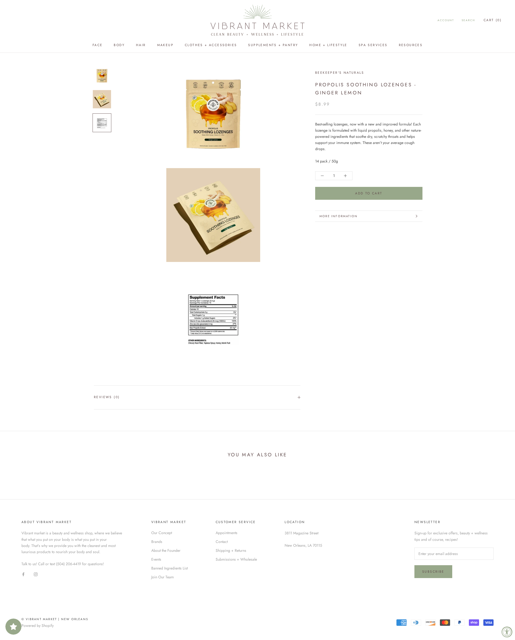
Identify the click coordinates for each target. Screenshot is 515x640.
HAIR (141, 45)
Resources (411, 45)
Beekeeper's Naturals (339, 72)
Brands (156, 541)
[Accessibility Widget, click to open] (507, 632)
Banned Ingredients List (169, 568)
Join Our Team (162, 577)
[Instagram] (36, 574)
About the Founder (166, 550)
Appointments (226, 532)
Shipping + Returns (231, 550)
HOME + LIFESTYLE (328, 45)
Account (445, 20)
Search (468, 20)
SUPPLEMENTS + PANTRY (273, 45)
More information (338, 216)
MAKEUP (165, 45)
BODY (119, 45)
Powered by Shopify (37, 625)
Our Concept (161, 532)
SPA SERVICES (373, 45)
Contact (222, 541)
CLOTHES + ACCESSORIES (211, 45)
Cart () (493, 20)
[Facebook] (23, 574)
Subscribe (433, 571)
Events (156, 559)
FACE (98, 45)
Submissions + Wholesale (236, 559)
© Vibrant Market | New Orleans (54, 619)
